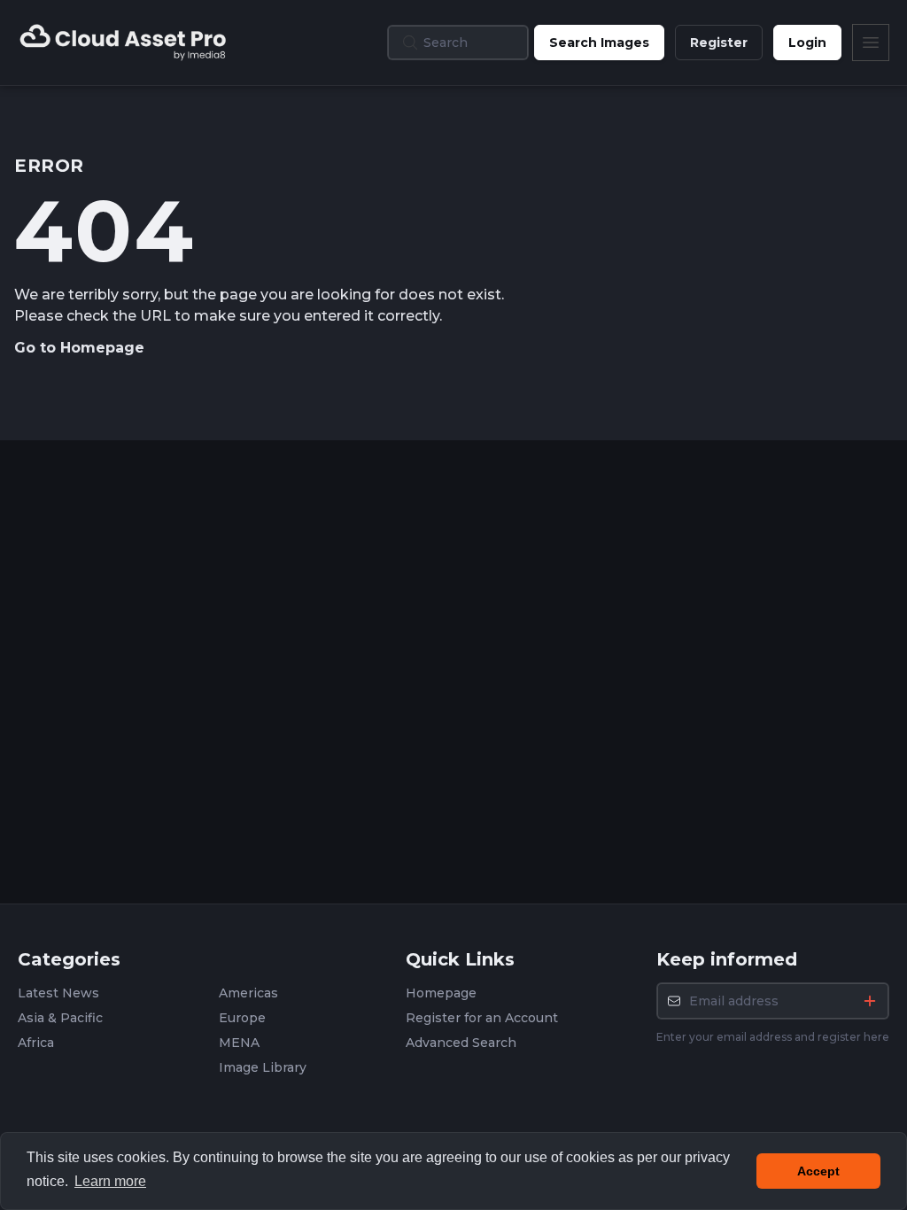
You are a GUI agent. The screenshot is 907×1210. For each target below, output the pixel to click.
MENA (239, 1043)
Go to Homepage (79, 347)
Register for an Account (482, 1018)
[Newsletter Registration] (870, 1001)
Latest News (58, 993)
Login (807, 42)
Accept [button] (818, 1171)
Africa (36, 1043)
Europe (242, 1018)
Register (719, 42)
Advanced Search (461, 1043)
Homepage (441, 993)
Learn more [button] (110, 1181)
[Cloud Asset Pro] (124, 42)
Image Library (262, 1067)
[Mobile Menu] (870, 42)
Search (599, 42)
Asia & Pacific (60, 1018)
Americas (248, 993)
